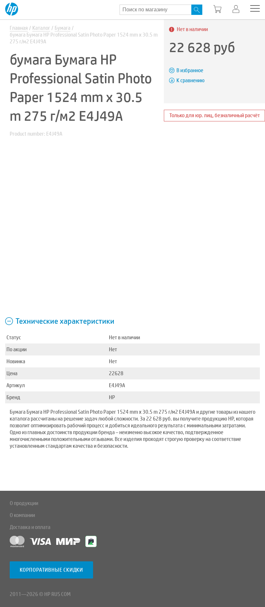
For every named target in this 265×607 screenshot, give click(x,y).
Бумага (62, 28)
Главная (19, 28)
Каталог (41, 28)
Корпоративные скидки (51, 570)
